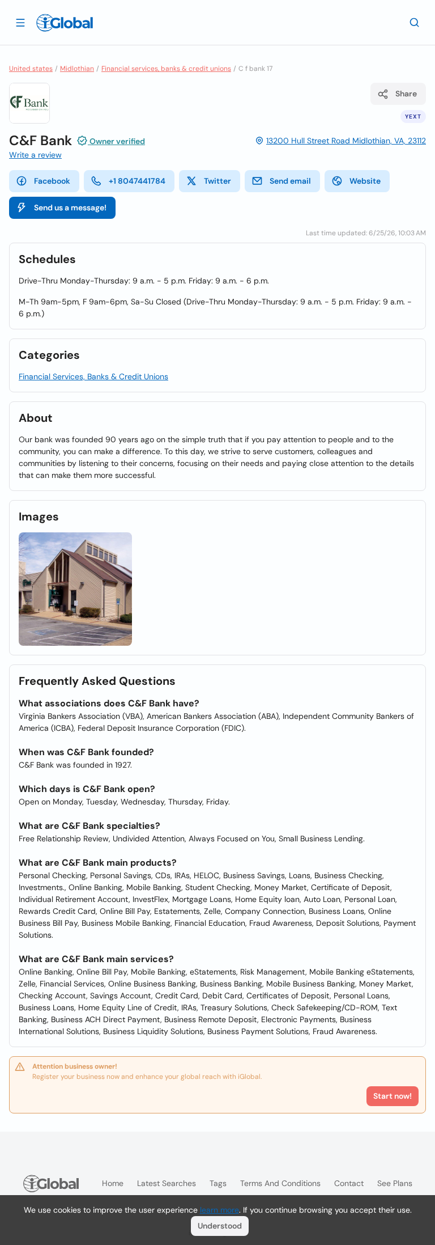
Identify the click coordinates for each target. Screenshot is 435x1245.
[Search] (414, 22)
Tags (218, 1183)
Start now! (392, 1096)
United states (31, 68)
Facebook (52, 181)
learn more (219, 1210)
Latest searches (166, 1183)
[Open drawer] (20, 22)
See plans (394, 1183)
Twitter (217, 181)
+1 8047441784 (137, 181)
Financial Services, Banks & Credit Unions (93, 376)
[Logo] (64, 22)
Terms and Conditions (280, 1183)
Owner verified (116, 141)
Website (365, 181)
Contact (349, 1183)
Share (406, 93)
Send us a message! (70, 207)
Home (112, 1183)
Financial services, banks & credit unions (166, 68)
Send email (290, 181)
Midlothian (77, 68)
